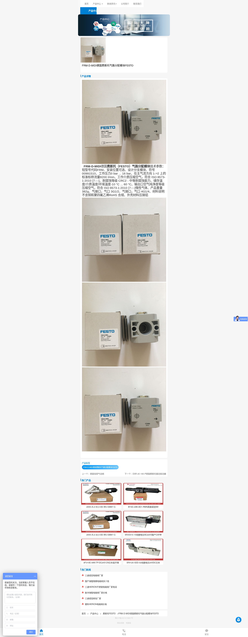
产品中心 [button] (97, 3)
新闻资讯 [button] (111, 3)
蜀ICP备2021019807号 (124, 618)
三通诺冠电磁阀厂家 (94, 575)
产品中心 (94, 613)
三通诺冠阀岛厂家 (93, 598)
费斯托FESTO (109, 613)
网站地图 (120, 623)
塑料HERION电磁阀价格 (96, 604)
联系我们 (137, 3)
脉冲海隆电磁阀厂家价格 (96, 592)
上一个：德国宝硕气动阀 (93, 473)
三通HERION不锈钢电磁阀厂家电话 (101, 586)
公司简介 (125, 3)
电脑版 (128, 623)
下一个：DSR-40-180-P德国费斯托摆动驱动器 (145, 473)
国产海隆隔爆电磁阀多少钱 (97, 581)
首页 (87, 3)
